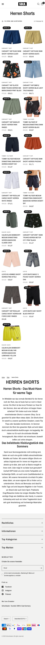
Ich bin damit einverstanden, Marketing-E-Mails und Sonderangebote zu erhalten (19, 574)
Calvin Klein (6, 232)
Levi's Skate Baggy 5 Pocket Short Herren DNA (32, 277)
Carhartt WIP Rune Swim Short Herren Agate (32, 52)
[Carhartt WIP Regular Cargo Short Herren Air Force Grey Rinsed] (12, 295)
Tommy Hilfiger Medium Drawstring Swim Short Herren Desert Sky (11, 161)
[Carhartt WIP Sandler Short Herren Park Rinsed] (12, 107)
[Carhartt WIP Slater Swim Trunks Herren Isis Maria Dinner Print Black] (12, 70)
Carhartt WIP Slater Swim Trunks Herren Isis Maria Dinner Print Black (11, 88)
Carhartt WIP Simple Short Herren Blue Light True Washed (33, 88)
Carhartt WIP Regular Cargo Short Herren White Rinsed (11, 198)
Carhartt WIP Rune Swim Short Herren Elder (11, 52)
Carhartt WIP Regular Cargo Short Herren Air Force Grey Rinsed (11, 313)
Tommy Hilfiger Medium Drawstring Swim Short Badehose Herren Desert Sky (33, 199)
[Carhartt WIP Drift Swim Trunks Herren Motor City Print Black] (33, 219)
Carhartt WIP (7, 48)
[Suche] (38, 4)
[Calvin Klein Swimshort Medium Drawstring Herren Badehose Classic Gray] (12, 219)
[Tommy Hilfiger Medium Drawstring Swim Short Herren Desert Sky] (12, 143)
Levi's (4, 271)
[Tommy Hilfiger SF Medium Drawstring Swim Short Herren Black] (33, 107)
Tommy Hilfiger (28, 119)
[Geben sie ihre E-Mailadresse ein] (41, 568)
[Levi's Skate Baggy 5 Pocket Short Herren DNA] (33, 259)
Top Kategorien (9, 539)
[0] (41, 4)
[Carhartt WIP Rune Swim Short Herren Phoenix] (33, 143)
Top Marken (7, 547)
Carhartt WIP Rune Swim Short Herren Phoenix (32, 160)
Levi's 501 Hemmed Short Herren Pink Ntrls (11, 275)
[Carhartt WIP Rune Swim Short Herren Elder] (12, 36)
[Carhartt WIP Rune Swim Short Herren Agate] (33, 36)
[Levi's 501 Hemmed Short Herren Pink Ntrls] (12, 259)
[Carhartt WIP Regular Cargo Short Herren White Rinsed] (12, 180)
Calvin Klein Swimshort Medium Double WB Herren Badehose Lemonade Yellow (11, 352)
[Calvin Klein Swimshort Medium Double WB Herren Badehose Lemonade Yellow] (12, 332)
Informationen (9, 531)
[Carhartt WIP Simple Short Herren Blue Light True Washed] (33, 70)
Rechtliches (8, 522)
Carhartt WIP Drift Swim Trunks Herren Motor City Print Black (33, 237)
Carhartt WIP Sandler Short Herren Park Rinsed (11, 124)
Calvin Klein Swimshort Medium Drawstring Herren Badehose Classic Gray (11, 239)
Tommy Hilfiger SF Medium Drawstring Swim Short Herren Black (33, 124)
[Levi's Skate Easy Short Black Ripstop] (33, 295)
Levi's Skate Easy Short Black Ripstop (32, 312)
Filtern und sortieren (13, 21)
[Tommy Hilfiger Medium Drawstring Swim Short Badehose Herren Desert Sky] (33, 180)
